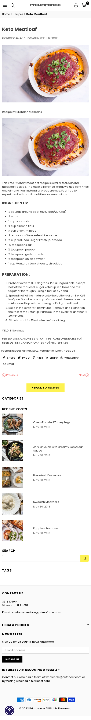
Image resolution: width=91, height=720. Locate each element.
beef (17, 351)
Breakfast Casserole (47, 475)
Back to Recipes (46, 388)
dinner (26, 351)
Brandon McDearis (29, 112)
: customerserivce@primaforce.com (35, 612)
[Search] (13, 5)
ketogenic (47, 351)
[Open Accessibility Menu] (9, 710)
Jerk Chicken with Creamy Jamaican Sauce (58, 448)
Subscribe (12, 659)
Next (82, 375)
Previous (12, 375)
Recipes (18, 14)
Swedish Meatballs (46, 502)
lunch (58, 351)
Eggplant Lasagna (45, 528)
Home (6, 14)
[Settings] (76, 5)
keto (35, 351)
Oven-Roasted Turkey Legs (51, 422)
